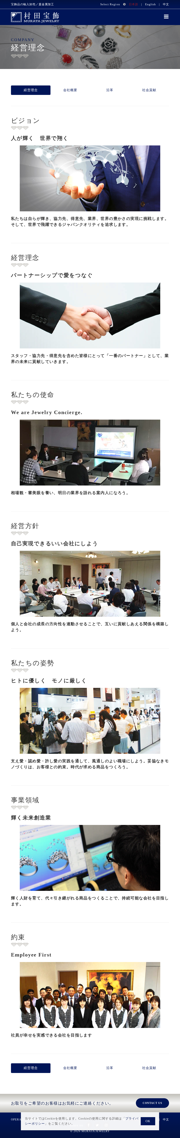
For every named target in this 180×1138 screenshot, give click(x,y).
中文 (166, 4)
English (150, 4)
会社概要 (70, 90)
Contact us (152, 1103)
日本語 (133, 4)
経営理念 (31, 90)
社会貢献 (149, 90)
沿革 (109, 90)
